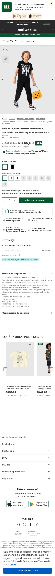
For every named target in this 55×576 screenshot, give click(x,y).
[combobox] (36, 41)
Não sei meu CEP (9, 256)
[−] (4, 200)
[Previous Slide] (3, 30)
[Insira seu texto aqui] (18, 525)
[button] (3, 49)
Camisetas (40, 119)
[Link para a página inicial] (4, 119)
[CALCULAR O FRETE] (46, 250)
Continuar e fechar (27, 571)
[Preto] (12, 167)
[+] (14, 200)
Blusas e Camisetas (25, 119)
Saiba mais (12, 564)
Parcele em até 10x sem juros (27, 35)
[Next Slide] (52, 30)
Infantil (12, 119)
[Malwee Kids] (27, 30)
